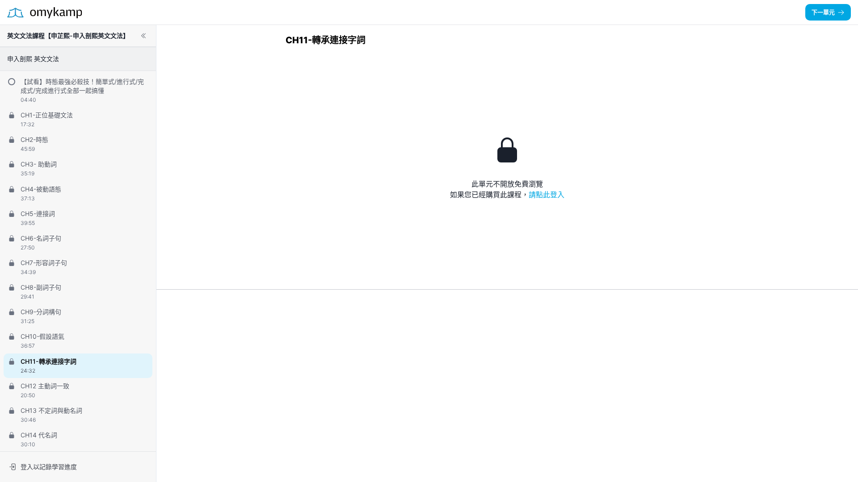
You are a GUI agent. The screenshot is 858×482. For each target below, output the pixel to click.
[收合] (143, 35)
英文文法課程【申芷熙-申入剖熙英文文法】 (68, 35)
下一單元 (823, 12)
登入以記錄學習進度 (49, 466)
